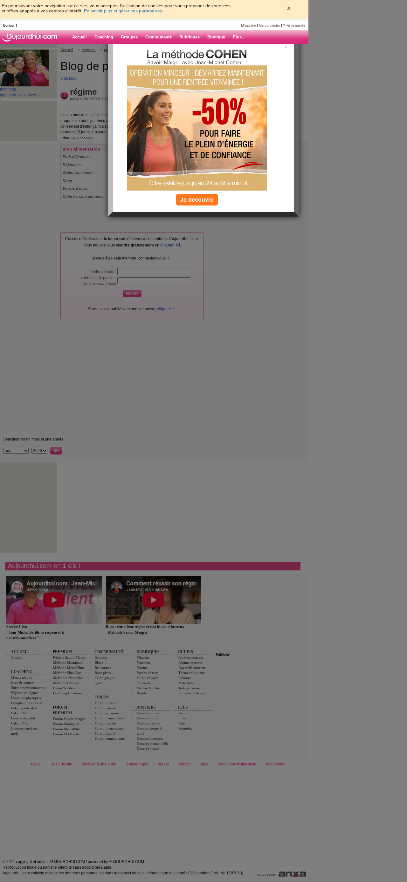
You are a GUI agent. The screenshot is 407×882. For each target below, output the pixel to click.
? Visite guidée (294, 25)
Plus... (239, 37)
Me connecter (269, 25)
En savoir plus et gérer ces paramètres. (123, 10)
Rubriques (189, 37)
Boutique (216, 37)
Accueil (79, 37)
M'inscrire (248, 25)
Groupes (129, 37)
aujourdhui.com (31, 37)
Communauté (158, 37)
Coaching (103, 37)
